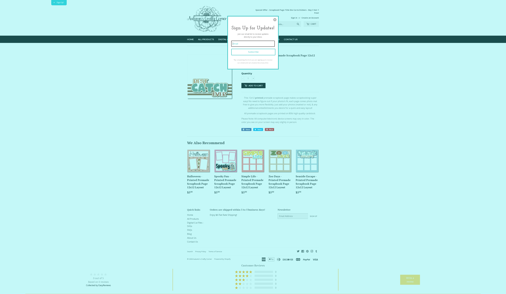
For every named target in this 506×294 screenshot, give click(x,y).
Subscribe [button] (253, 51)
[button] (274, 19)
